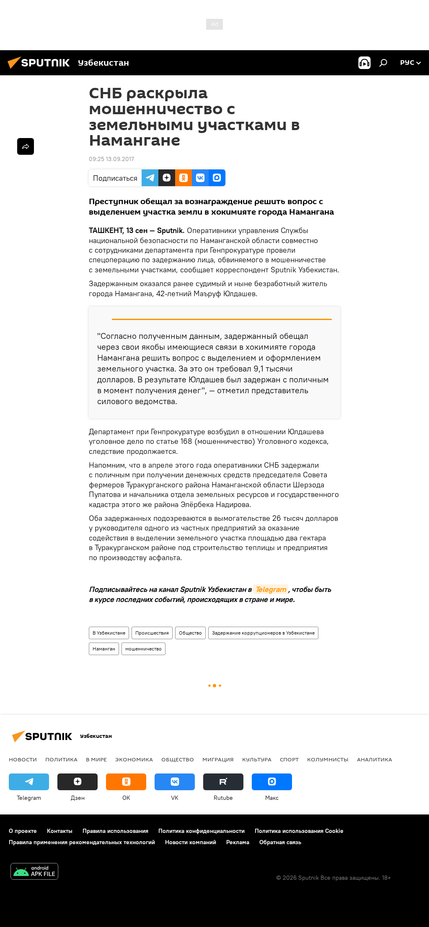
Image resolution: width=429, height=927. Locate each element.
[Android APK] (34, 872)
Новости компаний (190, 842)
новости (23, 759)
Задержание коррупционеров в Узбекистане (263, 633)
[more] (25, 146)
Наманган (104, 648)
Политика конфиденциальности (201, 831)
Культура (256, 759)
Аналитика (374, 759)
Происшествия (152, 633)
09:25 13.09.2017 (111, 159)
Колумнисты (328, 759)
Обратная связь (280, 842)
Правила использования (115, 831)
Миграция (218, 759)
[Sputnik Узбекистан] (41, 70)
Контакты (59, 831)
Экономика (134, 759)
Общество (190, 633)
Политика (61, 759)
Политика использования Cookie (299, 831)
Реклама (237, 842)
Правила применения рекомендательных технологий (82, 842)
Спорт (289, 759)
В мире (96, 759)
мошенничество (143, 648)
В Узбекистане (109, 633)
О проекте (23, 831)
